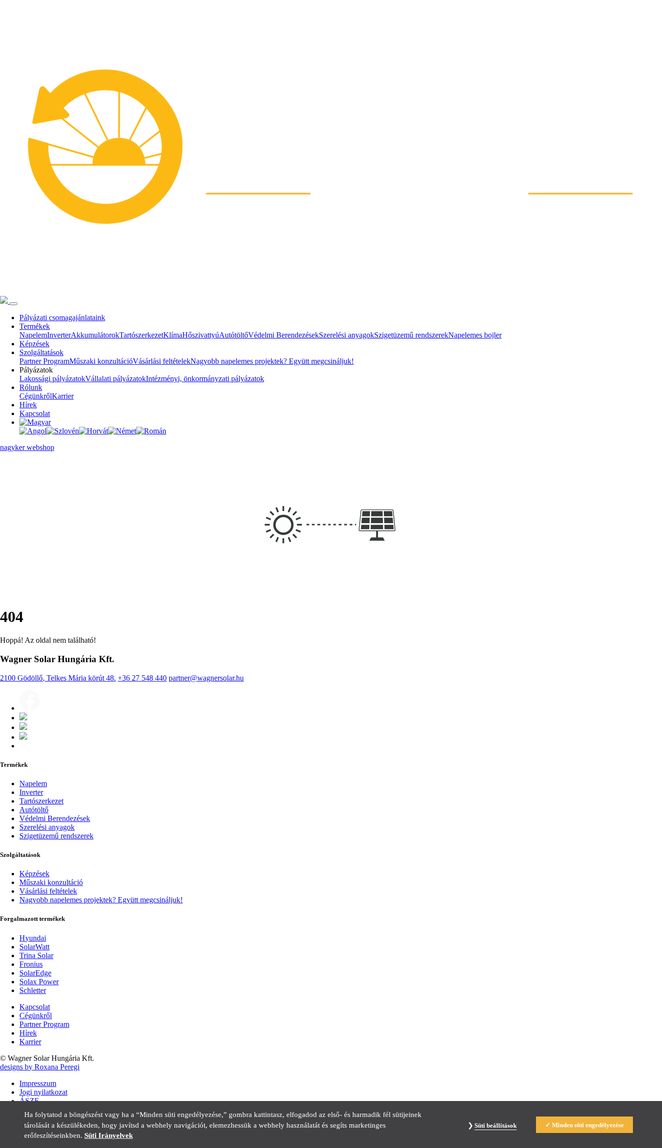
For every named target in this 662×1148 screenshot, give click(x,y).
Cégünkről (35, 396)
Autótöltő (233, 335)
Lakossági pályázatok (52, 378)
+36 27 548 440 (142, 678)
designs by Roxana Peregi (39, 1067)
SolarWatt (34, 947)
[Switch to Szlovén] (63, 431)
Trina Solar (36, 955)
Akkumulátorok (95, 335)
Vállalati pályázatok (115, 378)
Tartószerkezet (141, 335)
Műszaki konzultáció (101, 361)
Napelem (33, 335)
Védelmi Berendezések (283, 335)
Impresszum (37, 1083)
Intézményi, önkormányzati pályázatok (205, 378)
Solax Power (39, 981)
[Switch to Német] (122, 431)
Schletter (32, 990)
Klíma (172, 335)
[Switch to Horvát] (93, 431)
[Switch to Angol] (33, 431)
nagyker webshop (27, 447)
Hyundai (32, 938)
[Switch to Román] (151, 431)
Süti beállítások (495, 1125)
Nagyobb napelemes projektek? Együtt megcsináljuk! (272, 361)
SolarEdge (35, 973)
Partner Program (44, 361)
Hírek (28, 405)
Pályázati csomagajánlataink (62, 317)
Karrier (63, 396)
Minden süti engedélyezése (588, 1125)
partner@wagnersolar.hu (206, 678)
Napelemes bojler (475, 335)
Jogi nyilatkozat (43, 1092)
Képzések (34, 344)
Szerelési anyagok (346, 335)
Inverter (59, 335)
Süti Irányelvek (108, 1135)
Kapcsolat (34, 413)
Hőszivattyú (200, 335)
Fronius (31, 964)
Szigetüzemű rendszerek (411, 335)
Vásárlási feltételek (161, 361)
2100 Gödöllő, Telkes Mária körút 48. (58, 678)
